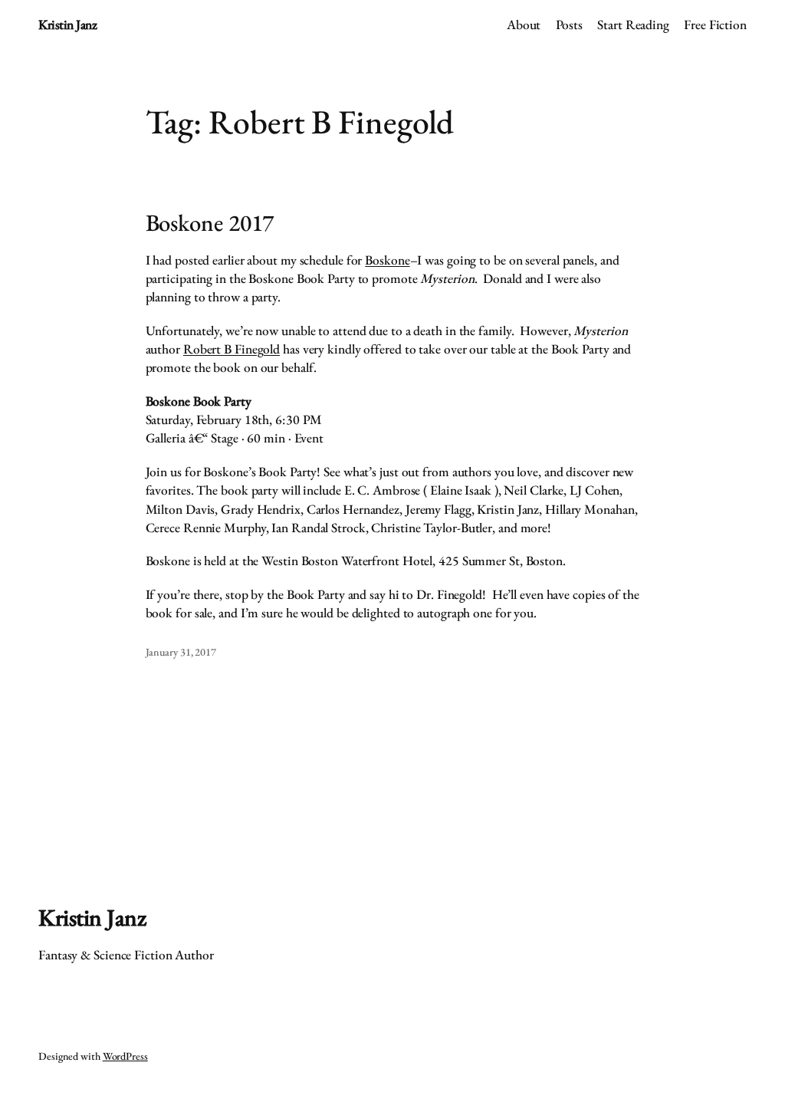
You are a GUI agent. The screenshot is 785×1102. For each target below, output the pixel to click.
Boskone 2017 (210, 222)
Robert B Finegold (231, 348)
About (524, 24)
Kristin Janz (67, 24)
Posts (569, 24)
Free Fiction (715, 24)
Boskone (387, 260)
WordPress (125, 1056)
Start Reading (633, 24)
